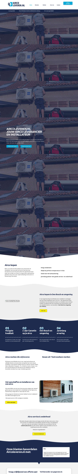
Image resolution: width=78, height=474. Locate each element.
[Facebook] (65, 11)
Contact (58, 5)
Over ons (52, 5)
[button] (40, 365)
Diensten (37, 5)
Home (31, 5)
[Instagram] (67, 11)
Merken (44, 5)
